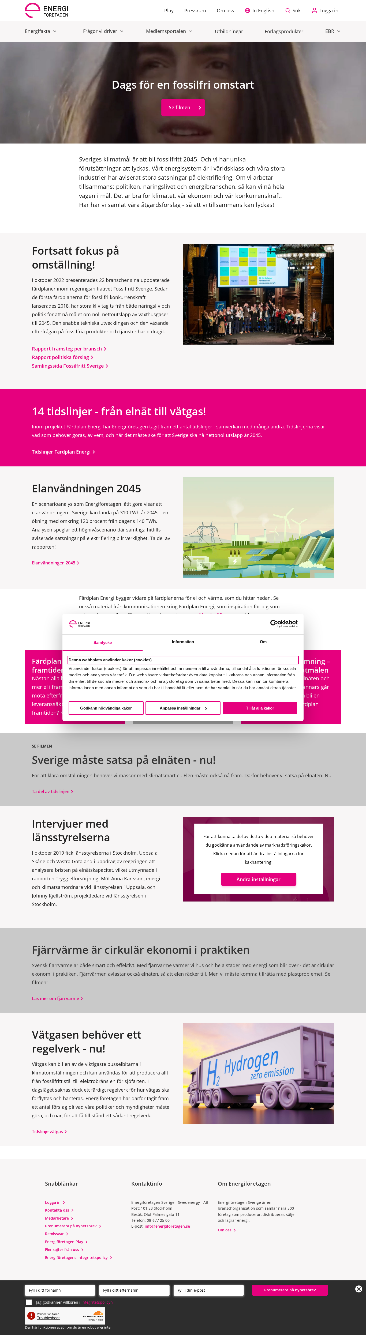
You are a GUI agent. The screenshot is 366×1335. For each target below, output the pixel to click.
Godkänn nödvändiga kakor (106, 708)
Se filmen (179, 107)
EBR (330, 31)
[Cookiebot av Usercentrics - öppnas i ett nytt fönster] (274, 624)
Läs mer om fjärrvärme (56, 998)
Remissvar (55, 1233)
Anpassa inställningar (180, 708)
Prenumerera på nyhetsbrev (71, 1225)
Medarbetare (57, 1218)
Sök (297, 10)
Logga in (53, 1202)
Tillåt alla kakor (260, 708)
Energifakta (38, 31)
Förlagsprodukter (284, 31)
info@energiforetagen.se (167, 1226)
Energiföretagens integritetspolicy (77, 1257)
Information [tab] (183, 641)
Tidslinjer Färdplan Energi (62, 451)
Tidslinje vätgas (48, 1131)
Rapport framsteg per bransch (67, 348)
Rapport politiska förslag (61, 357)
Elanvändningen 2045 (54, 563)
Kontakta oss (57, 1210)
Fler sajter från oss (62, 1249)
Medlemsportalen (166, 31)
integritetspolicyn (97, 1302)
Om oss (225, 1229)
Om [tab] (263, 641)
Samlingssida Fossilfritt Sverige (68, 366)
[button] (261, 10)
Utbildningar (229, 31)
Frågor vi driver (100, 31)
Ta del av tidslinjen (51, 791)
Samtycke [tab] (103, 642)
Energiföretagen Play (64, 1241)
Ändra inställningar (259, 879)
